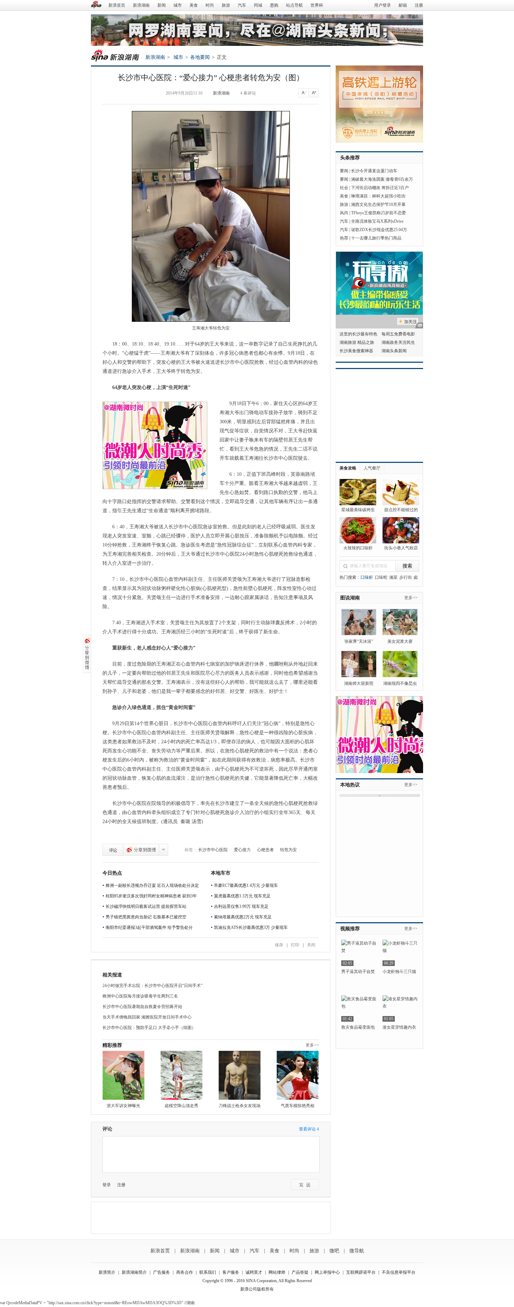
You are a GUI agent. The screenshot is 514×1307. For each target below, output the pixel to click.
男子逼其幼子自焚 (358, 971)
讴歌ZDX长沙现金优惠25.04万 (379, 229)
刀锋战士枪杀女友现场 (239, 1105)
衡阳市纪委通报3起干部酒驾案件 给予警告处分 (149, 927)
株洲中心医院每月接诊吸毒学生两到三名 (140, 996)
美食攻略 (348, 468)
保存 (279, 945)
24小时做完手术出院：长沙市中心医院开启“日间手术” (152, 985)
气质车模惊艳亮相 (297, 1105)
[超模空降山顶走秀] (181, 1075)
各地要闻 (200, 57)
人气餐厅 (372, 468)
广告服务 (161, 1272)
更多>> (312, 1045)
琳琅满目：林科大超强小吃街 (378, 196)
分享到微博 (141, 850)
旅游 (226, 5)
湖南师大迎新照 (358, 683)
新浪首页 (116, 5)
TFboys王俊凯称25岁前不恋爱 (378, 212)
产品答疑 (300, 1272)
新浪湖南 (141, 5)
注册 (419, 5)
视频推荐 (350, 928)
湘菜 (393, 577)
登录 (106, 1184)
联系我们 (207, 1272)
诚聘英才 (253, 1272)
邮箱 (403, 5)
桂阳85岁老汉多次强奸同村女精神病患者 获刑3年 (151, 896)
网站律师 (277, 1272)
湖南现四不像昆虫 (400, 683)
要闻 (344, 170)
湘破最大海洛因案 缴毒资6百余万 (382, 179)
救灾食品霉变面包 (358, 1027)
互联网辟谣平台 (361, 1272)
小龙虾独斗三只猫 (399, 971)
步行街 (405, 577)
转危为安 (288, 849)
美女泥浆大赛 (400, 641)
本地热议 (350, 784)
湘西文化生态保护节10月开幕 (378, 204)
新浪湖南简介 (134, 1272)
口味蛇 (381, 577)
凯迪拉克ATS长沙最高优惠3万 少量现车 (251, 927)
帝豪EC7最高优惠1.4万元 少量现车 (246, 885)
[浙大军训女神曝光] (123, 1075)
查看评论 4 (309, 1129)
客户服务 (230, 1272)
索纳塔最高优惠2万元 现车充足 (243, 917)
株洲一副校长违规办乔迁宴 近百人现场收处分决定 (152, 885)
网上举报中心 (327, 1272)
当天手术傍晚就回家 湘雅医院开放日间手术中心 (147, 1017)
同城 (258, 5)
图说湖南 (350, 597)
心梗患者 (265, 849)
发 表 (305, 1184)
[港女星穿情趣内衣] (400, 1008)
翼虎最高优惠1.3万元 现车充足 (242, 896)
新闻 (161, 5)
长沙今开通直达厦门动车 (374, 170)
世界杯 (316, 5)
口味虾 (366, 577)
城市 (177, 5)
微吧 (334, 1250)
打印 (295, 945)
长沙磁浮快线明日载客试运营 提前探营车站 (146, 906)
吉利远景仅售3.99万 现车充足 (241, 906)
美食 (194, 5)
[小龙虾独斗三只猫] (400, 953)
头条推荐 (350, 157)
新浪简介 (107, 1272)
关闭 (311, 945)
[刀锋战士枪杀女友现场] (239, 1075)
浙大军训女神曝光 (123, 1105)
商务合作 (184, 1272)
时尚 (210, 5)
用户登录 (382, 5)
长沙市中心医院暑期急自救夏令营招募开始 (142, 1006)
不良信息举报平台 (398, 1272)
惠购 (274, 5)
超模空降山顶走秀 (181, 1105)
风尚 (344, 212)
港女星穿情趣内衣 (399, 1027)
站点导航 (294, 5)
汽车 (242, 5)
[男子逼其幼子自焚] (358, 953)
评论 (112, 850)
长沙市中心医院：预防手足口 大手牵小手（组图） (149, 1027)
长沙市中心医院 (213, 849)
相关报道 (112, 975)
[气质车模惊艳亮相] (298, 1075)
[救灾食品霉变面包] (358, 1008)
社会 (344, 187)
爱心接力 (242, 849)
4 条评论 (248, 93)
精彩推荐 (112, 1045)
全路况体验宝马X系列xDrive (377, 221)
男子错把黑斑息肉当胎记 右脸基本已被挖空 (146, 917)
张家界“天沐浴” (358, 641)
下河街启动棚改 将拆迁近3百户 (380, 187)
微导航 (356, 1250)
